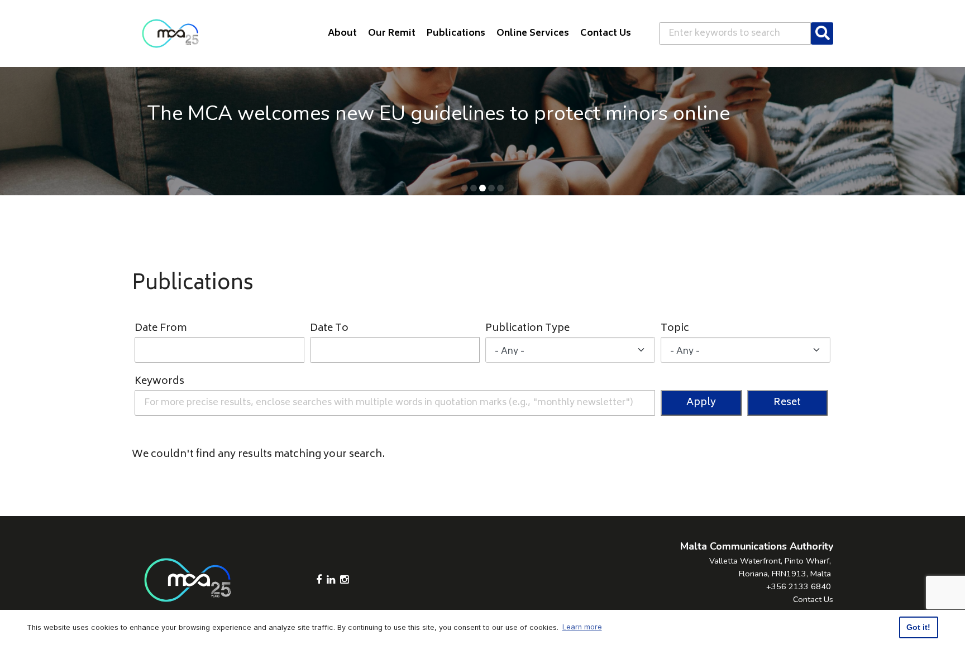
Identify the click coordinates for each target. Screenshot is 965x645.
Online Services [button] (532, 33)
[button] (464, 188)
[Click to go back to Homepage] (170, 33)
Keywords (159, 382)
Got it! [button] (918, 627)
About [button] (342, 33)
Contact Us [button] (605, 33)
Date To (329, 329)
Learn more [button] (582, 627)
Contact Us (813, 599)
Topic (675, 329)
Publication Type (527, 329)
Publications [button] (456, 33)
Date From (161, 329)
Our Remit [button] (391, 33)
